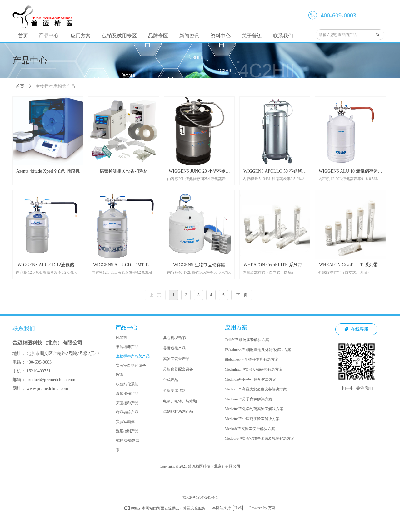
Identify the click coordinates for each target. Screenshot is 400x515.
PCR (119, 375)
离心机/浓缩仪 (175, 338)
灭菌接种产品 (127, 403)
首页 (20, 86)
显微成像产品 (174, 348)
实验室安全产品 (176, 359)
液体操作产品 (127, 393)
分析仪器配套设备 (178, 369)
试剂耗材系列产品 (178, 411)
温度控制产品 (127, 431)
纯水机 (121, 337)
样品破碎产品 (127, 412)
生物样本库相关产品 (133, 356)
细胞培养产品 (127, 347)
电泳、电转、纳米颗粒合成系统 (184, 401)
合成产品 (170, 380)
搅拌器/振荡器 (127, 440)
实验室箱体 (125, 421)
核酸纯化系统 (127, 384)
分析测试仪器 (174, 390)
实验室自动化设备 (131, 365)
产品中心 (49, 35)
